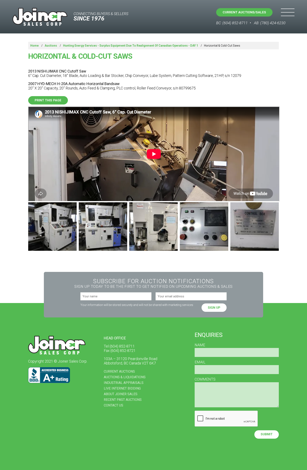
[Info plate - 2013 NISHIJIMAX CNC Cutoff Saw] (254, 226)
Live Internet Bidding (122, 388)
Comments (205, 379)
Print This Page (48, 100)
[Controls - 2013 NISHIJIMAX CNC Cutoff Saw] (204, 226)
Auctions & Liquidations (125, 377)
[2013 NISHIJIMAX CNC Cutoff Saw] (52, 226)
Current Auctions (119, 371)
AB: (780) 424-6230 (269, 23)
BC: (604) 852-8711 (232, 23)
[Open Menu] (287, 12)
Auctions (51, 45)
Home (34, 45)
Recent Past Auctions (123, 400)
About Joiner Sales (120, 394)
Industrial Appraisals (123, 383)
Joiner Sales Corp (40, 17)
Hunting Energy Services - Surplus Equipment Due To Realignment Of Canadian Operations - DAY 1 (130, 45)
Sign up (214, 308)
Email (200, 362)
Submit (267, 434)
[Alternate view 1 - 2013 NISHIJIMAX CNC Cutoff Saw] (103, 226)
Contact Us (113, 405)
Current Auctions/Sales (244, 12)
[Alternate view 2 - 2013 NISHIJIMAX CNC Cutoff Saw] (153, 226)
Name (200, 345)
